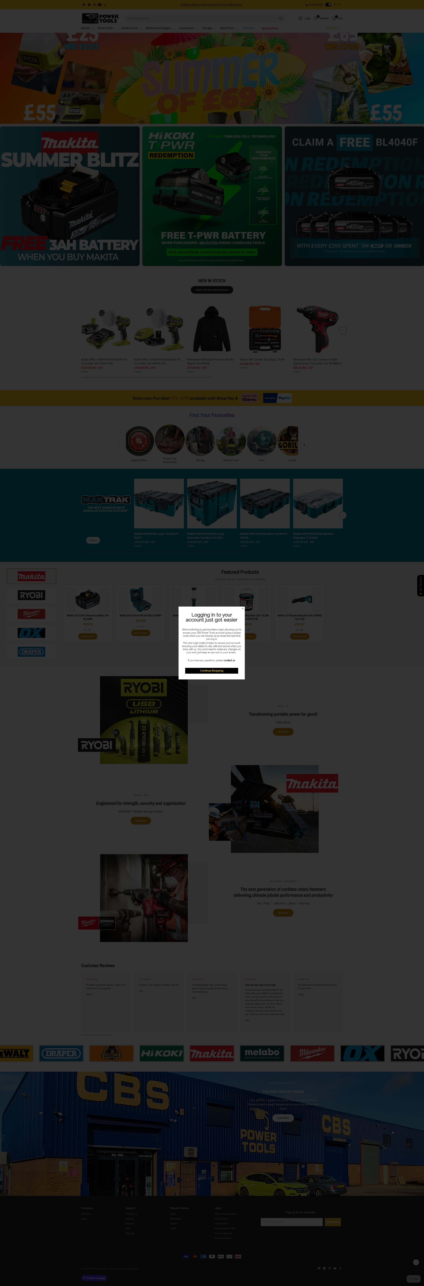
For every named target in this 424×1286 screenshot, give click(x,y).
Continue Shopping (211, 670)
